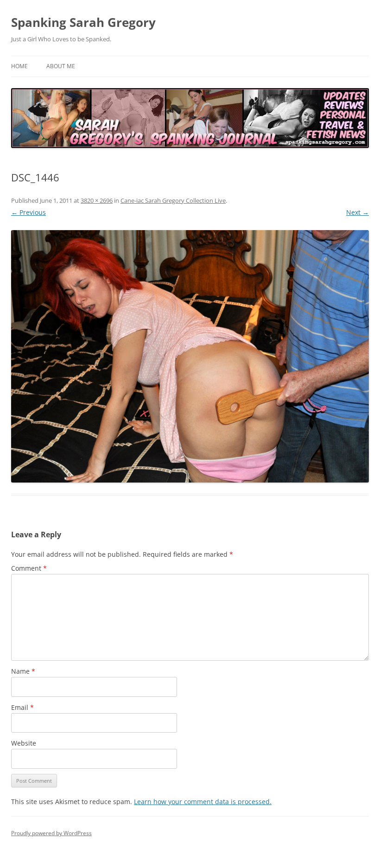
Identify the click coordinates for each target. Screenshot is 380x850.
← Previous (28, 212)
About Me (60, 66)
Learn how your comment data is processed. (203, 801)
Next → (357, 212)
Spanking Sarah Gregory (83, 22)
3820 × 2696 (97, 200)
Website (23, 743)
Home (19, 66)
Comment (29, 568)
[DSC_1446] (190, 356)
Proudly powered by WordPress (51, 833)
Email (22, 707)
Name (23, 671)
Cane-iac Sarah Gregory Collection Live (173, 200)
